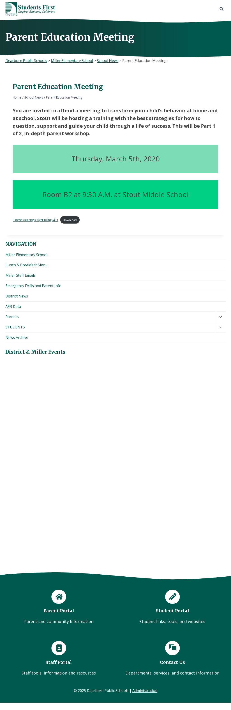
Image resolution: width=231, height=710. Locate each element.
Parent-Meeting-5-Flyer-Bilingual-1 (35, 220)
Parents (12, 316)
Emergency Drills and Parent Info (33, 285)
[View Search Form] (221, 9)
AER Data (13, 306)
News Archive (16, 337)
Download (70, 220)
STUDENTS (15, 327)
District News (16, 296)
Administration (144, 690)
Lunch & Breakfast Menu (26, 264)
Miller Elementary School (26, 254)
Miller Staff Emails (20, 275)
